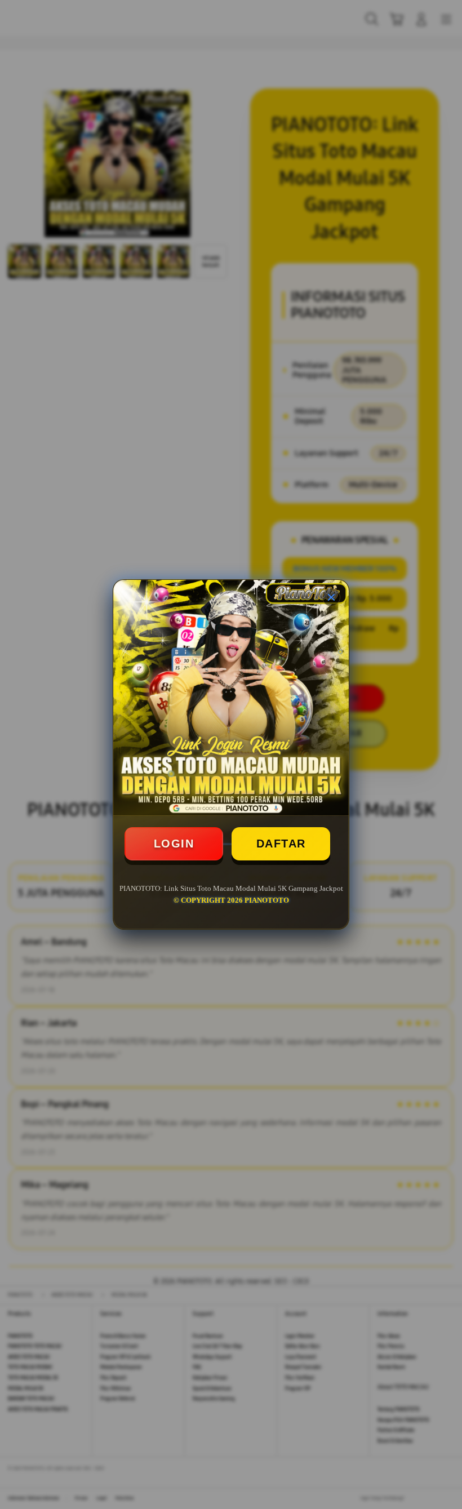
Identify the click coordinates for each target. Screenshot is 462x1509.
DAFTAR (281, 843)
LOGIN (174, 843)
